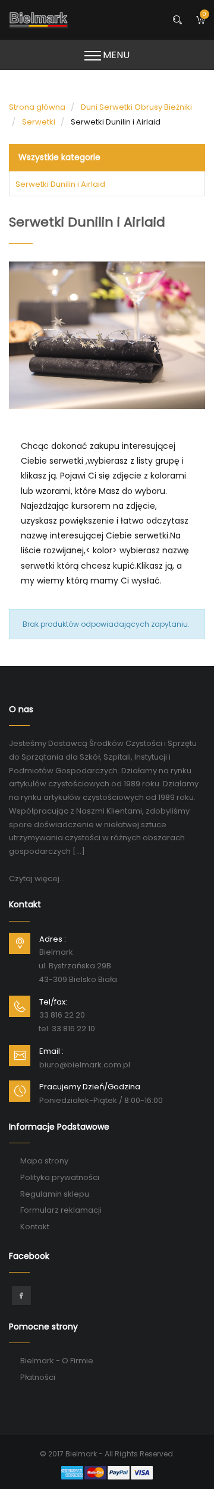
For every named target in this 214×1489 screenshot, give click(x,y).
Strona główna (37, 107)
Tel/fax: (53, 1001)
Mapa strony (44, 1160)
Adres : (52, 939)
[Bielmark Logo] (107, 19)
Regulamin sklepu (54, 1194)
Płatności (37, 1377)
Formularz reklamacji (61, 1210)
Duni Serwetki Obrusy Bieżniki (136, 107)
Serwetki (38, 121)
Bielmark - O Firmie (56, 1360)
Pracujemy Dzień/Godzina (89, 1086)
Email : (51, 1051)
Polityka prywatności (59, 1177)
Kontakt (34, 1226)
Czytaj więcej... (37, 878)
